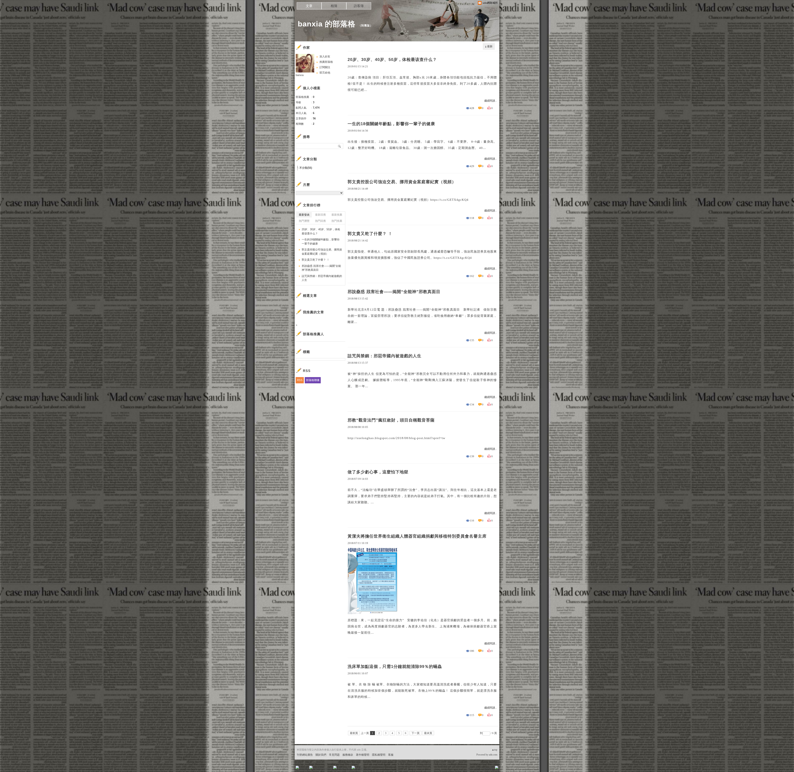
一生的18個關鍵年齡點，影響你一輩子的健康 (391, 123)
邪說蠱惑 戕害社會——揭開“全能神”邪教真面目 (394, 291)
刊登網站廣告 (305, 754)
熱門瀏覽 (304, 220)
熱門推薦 (336, 220)
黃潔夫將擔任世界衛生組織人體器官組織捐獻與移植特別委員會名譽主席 (417, 536)
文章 (309, 6)
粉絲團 (304, 768)
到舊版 (365, 25)
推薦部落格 (326, 61)
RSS (300, 380)
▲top (494, 749)
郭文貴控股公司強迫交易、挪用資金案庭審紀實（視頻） (402, 181)
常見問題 (334, 754)
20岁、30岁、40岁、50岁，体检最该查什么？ (392, 59)
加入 (478, 768)
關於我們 (321, 754)
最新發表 (304, 214)
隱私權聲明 (378, 754)
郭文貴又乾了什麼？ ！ (370, 233)
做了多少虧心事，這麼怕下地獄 (378, 472)
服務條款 (347, 754)
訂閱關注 (324, 67)
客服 (390, 754)
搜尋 (339, 146)
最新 (490, 46)
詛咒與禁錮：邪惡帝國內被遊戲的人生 (384, 356)
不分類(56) (305, 167)
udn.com (493, 754)
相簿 (334, 6)
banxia (300, 75)
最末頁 (428, 733)
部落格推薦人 (313, 334)
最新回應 (320, 214)
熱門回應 (320, 220)
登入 (470, 768)
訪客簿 (359, 6)
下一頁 (415, 733)
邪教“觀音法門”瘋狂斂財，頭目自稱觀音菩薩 (391, 420)
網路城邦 (488, 768)
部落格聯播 (312, 380)
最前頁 (354, 733)
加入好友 (324, 56)
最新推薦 (336, 214)
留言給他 (324, 72)
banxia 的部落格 (326, 24)
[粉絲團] (297, 767)
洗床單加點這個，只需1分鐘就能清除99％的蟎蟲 (395, 666)
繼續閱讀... (490, 100)
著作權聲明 (362, 754)
